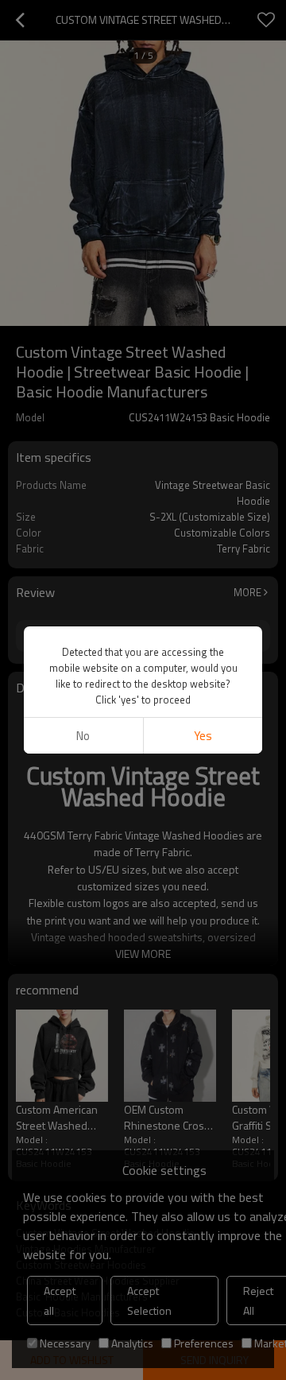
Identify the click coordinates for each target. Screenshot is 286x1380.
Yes (203, 736)
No (83, 736)
